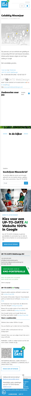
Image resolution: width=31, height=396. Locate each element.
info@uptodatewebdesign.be (9, 260)
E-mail (3, 85)
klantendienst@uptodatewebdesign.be (12, 262)
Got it (21, 394)
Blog (7, 85)
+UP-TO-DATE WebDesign (9, 72)
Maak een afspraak (11, 244)
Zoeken (27, 2)
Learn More (12, 394)
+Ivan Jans (4, 70)
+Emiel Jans (12, 70)
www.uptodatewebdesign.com (13, 87)
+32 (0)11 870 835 (6, 258)
